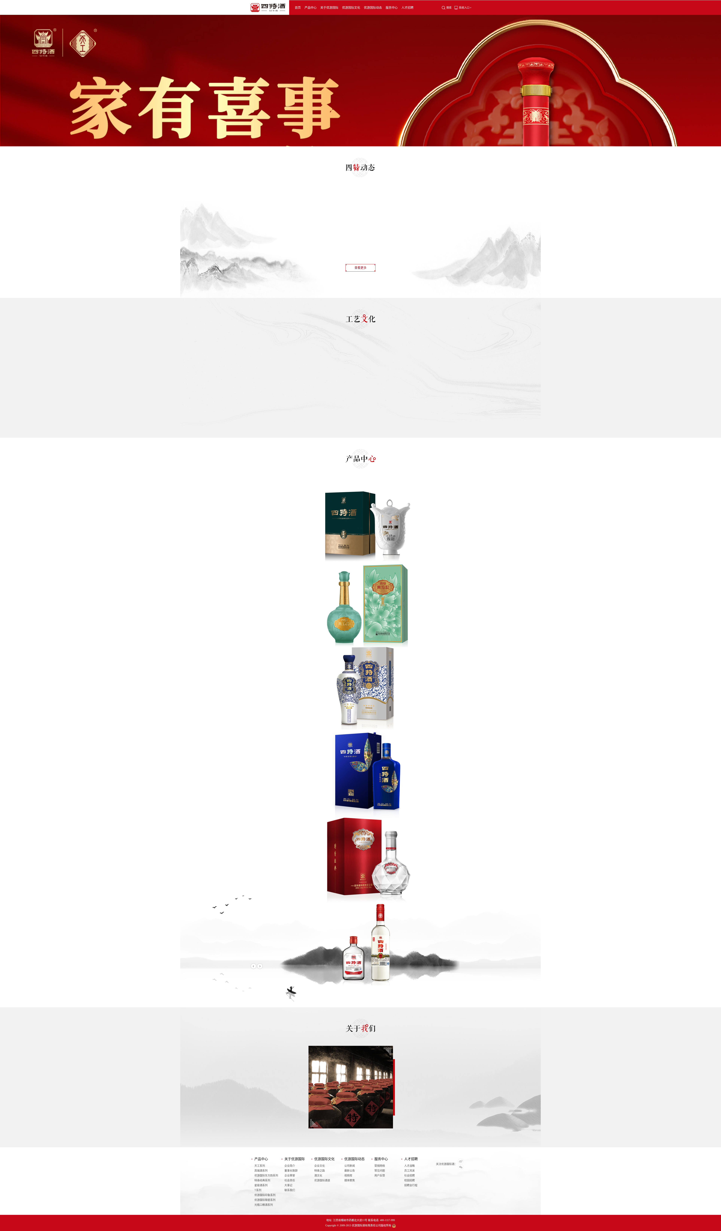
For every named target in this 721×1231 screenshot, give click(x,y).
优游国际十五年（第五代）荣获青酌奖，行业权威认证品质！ (304, 244)
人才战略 (409, 1165)
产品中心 (311, 7)
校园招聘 (409, 1180)
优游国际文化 (351, 7)
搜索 (449, 7)
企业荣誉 (289, 1175)
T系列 (257, 1190)
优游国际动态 (373, 7)
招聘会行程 (410, 1185)
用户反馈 (379, 1175)
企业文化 (319, 1165)
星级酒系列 (261, 1185)
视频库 (348, 1175)
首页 (298, 7)
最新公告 (349, 1170)
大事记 (288, 1185)
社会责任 (289, 1180)
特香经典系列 (262, 1180)
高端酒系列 (261, 1170)
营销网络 (379, 1165)
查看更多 (360, 267)
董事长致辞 (291, 1170)
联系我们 (289, 1190)
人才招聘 (407, 7)
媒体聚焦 (349, 1180)
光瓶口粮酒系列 (263, 1204)
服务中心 (392, 7)
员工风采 (409, 1170)
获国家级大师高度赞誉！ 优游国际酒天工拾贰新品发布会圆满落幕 (299, 235)
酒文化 (318, 1175)
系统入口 (464, 7)
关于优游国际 (329, 7)
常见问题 (379, 1170)
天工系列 (259, 1165)
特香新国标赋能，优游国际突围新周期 (276, 226)
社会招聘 (409, 1175)
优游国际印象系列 (264, 1195)
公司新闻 (349, 1165)
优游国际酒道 (322, 1180)
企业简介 (289, 1165)
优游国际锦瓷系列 (264, 1200)
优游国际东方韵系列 (266, 1175)
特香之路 (319, 1170)
